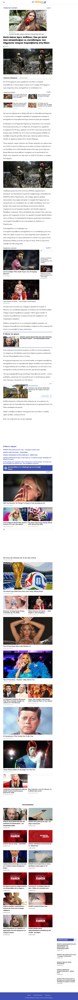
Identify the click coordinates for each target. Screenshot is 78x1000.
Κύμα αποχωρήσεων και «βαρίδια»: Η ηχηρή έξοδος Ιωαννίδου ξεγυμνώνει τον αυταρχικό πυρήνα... (14, 930)
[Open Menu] (4, 2)
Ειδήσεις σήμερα (9, 446)
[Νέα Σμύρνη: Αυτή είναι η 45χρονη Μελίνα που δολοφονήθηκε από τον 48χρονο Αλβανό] (15, 878)
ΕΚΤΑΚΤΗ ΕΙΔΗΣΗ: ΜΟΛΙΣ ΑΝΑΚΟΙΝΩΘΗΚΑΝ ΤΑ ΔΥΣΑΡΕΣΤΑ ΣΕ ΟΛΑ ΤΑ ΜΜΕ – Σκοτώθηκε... (40, 930)
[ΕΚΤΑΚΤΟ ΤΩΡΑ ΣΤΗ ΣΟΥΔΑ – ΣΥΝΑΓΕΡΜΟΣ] (15, 836)
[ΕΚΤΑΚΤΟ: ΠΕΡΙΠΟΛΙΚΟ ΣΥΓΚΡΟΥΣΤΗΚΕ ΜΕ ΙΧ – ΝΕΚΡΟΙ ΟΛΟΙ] (40, 836)
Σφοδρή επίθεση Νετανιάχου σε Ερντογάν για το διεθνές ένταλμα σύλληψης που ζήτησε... (15, 866)
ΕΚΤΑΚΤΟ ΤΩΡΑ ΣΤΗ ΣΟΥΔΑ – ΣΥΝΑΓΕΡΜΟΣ (15, 452)
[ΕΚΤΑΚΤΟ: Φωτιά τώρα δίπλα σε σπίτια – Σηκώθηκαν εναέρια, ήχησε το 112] (40, 856)
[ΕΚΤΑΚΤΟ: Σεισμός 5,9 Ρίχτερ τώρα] (40, 899)
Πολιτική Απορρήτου (37, 995)
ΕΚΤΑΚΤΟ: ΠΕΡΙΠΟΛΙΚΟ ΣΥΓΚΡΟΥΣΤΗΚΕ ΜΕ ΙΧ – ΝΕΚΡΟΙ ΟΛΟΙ (20, 455)
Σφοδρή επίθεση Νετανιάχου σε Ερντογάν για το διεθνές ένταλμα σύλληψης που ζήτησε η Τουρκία (27, 458)
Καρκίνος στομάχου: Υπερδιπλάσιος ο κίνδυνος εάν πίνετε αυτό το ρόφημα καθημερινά (13, 908)
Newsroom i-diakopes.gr (10, 78)
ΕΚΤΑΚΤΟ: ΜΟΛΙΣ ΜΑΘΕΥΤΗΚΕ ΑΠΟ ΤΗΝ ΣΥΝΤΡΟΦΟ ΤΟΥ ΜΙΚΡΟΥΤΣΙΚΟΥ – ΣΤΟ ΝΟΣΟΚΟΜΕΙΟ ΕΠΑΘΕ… (36, 337)
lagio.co (51, 997)
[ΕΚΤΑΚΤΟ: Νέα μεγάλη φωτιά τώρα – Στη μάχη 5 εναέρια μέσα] (40, 814)
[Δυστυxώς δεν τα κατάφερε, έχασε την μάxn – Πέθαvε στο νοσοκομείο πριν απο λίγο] (40, 878)
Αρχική (29, 995)
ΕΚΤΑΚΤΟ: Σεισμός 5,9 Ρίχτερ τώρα (38, 906)
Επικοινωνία (48, 995)
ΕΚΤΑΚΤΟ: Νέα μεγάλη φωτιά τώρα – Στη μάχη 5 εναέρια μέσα (21, 449)
